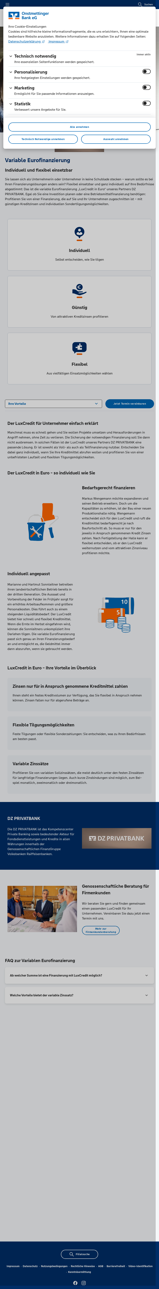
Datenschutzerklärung (24, 41)
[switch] (146, 71)
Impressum (56, 41)
